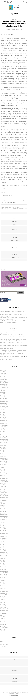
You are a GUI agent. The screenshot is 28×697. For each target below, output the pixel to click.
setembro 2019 (3, 500)
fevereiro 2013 (3, 624)
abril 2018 (2, 527)
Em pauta (14, 232)
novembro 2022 (4, 441)
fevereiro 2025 (3, 398)
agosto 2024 (3, 408)
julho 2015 (2, 579)
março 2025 (3, 397)
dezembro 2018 (4, 514)
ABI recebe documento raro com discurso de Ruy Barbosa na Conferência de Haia (13, 358)
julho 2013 (2, 616)
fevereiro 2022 (3, 455)
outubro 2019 (3, 499)
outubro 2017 (3, 536)
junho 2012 (2, 631)
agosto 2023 (3, 426)
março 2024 (3, 415)
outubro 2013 (3, 612)
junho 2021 (2, 467)
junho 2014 (2, 599)
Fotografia (14, 237)
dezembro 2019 (4, 495)
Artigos (14, 226)
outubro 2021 (3, 461)
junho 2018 (2, 524)
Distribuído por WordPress (14, 693)
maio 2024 (2, 412)
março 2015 (3, 585)
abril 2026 (2, 376)
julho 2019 (2, 503)
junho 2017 (2, 543)
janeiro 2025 (3, 400)
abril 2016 (2, 565)
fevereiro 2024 (3, 417)
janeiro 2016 (3, 569)
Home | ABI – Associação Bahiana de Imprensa (16, 692)
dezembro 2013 (4, 609)
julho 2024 (2, 409)
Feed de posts (3, 643)
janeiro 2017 (3, 550)
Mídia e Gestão (14, 234)
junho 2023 (3, 430)
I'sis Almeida (8, 29)
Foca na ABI (14, 254)
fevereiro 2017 (3, 549)
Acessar (2, 641)
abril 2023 (2, 433)
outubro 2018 (3, 517)
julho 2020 (2, 484)
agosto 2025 (3, 389)
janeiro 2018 (3, 532)
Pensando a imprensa (14, 259)
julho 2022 (2, 447)
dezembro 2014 (4, 590)
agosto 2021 (3, 464)
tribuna (24, 208)
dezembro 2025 (4, 382)
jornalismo (4, 207)
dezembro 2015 (4, 571)
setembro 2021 (3, 462)
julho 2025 (2, 390)
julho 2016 (2, 560)
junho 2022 (3, 448)
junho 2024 (3, 411)
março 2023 (3, 434)
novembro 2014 (4, 591)
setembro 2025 (4, 387)
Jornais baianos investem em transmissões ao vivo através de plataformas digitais (14, 23)
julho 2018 (2, 522)
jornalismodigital (6, 208)
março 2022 (3, 453)
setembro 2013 (3, 613)
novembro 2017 (4, 535)
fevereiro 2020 (3, 492)
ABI (9, 207)
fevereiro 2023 (3, 436)
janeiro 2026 (3, 381)
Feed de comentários (5, 644)
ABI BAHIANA (14, 221)
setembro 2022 (4, 444)
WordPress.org (3, 646)
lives (20, 208)
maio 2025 (2, 393)
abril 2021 (2, 470)
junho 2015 (2, 580)
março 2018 (3, 528)
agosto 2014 (3, 596)
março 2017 (3, 547)
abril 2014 (2, 602)
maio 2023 (2, 431)
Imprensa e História (14, 257)
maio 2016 (2, 563)
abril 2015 (2, 583)
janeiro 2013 (3, 626)
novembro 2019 (4, 497)
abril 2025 (2, 395)
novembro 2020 (4, 478)
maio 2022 (2, 450)
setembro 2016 (3, 557)
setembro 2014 (3, 594)
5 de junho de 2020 (17, 29)
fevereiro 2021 (3, 473)
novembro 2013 (4, 610)
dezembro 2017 (4, 533)
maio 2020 (2, 488)
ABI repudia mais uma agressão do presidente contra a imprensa (12, 342)
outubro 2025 (3, 386)
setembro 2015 (3, 576)
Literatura (14, 229)
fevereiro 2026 (3, 379)
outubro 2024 (3, 404)
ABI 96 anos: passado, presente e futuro (10, 322)
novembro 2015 (4, 572)
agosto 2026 (3, 370)
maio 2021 (2, 469)
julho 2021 (2, 466)
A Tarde (12, 207)
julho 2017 (2, 541)
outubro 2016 (3, 555)
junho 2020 (3, 486)
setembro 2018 (3, 519)
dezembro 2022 (4, 439)
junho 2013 (2, 618)
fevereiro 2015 (3, 587)
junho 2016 (2, 561)
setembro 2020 (4, 481)
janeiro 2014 (3, 607)
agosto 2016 (3, 558)
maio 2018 (2, 525)
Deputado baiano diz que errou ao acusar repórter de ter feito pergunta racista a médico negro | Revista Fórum (13, 334)
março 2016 (3, 566)
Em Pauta (14, 251)
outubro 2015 (3, 574)
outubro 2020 (3, 480)
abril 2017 (2, 546)
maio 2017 (2, 544)
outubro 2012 (3, 629)
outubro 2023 (3, 423)
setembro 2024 (4, 406)
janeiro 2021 (3, 475)
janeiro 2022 (3, 456)
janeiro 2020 (3, 494)
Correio (17, 207)
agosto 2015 (3, 577)
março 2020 (3, 491)
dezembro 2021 (4, 458)
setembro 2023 (4, 425)
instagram (15, 208)
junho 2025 (3, 392)
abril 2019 (2, 508)
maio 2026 (2, 375)
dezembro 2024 (4, 401)
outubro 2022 (3, 442)
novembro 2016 (4, 554)
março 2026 (3, 378)
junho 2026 (3, 373)
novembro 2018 (4, 516)
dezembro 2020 (4, 477)
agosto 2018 (3, 521)
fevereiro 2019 (3, 511)
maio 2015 (2, 582)
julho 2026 (2, 371)
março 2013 (3, 623)
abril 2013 (2, 621)
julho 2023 (2, 428)
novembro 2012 (4, 627)
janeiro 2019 (3, 513)
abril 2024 (2, 414)
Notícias (14, 19)
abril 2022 (2, 451)
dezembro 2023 (4, 420)
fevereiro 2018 (3, 530)
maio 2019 (2, 506)
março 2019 (3, 510)
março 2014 (3, 604)
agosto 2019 (3, 502)
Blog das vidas (14, 240)
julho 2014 (2, 598)
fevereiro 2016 (3, 568)
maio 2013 (2, 620)
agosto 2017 (3, 539)
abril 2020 (2, 489)
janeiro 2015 (3, 588)
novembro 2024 (4, 403)
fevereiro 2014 (3, 605)
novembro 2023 (4, 422)
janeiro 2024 (3, 419)
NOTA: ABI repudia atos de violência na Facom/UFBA (13, 320)
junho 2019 (2, 505)
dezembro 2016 (4, 552)
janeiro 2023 (3, 437)
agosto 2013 (3, 615)
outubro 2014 (3, 593)
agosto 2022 (3, 445)
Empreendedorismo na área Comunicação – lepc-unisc (13, 345)
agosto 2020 (3, 483)
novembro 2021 (4, 459)
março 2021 (3, 472)
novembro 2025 (4, 384)
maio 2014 (2, 601)
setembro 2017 (3, 538)
